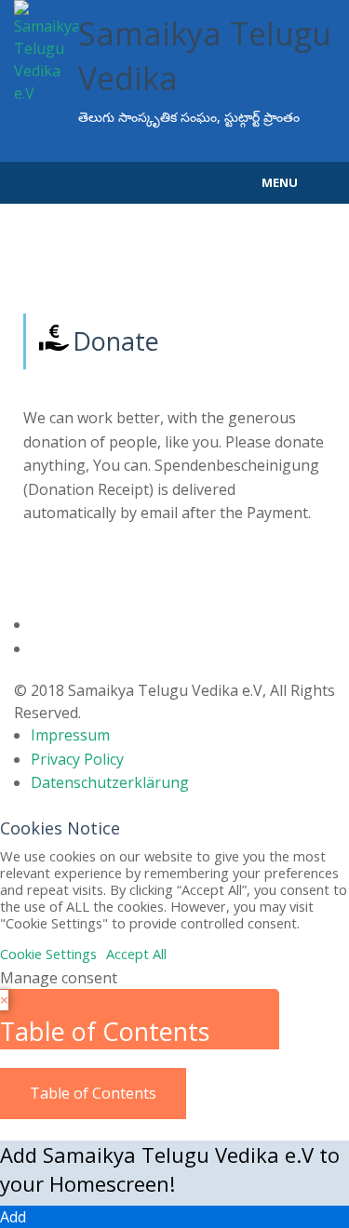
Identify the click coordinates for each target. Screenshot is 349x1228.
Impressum (70, 735)
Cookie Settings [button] (48, 953)
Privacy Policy (77, 759)
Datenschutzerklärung (110, 782)
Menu (280, 182)
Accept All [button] (136, 953)
